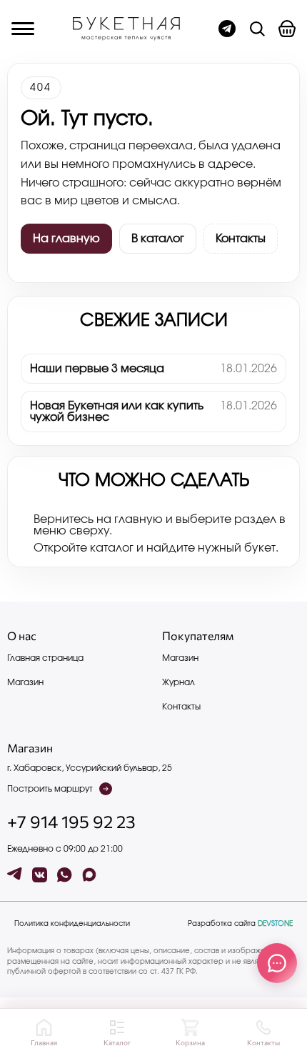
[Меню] (22, 28)
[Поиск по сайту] (257, 28)
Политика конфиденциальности (72, 923)
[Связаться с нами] (277, 963)
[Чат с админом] (227, 28)
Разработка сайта (240, 923)
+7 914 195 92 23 (71, 821)
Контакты (241, 238)
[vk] (39, 874)
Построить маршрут (50, 788)
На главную (66, 238)
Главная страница (45, 658)
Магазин (25, 682)
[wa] (64, 874)
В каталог (157, 238)
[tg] (14, 874)
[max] (89, 874)
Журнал (178, 682)
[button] (287, 28)
